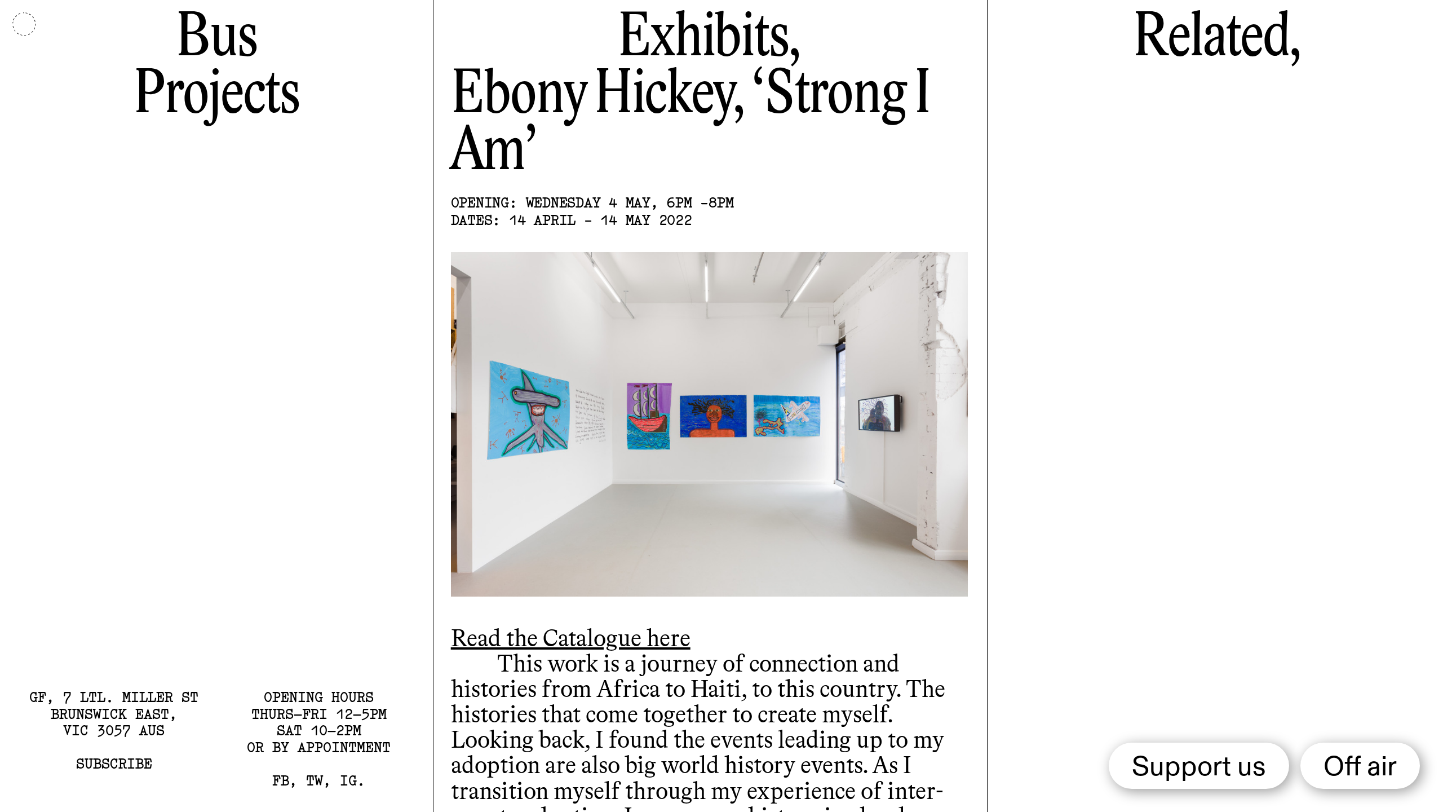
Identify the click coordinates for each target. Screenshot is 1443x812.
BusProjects (216, 67)
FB (280, 780)
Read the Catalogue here (570, 639)
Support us (1199, 768)
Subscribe (114, 763)
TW (314, 780)
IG (348, 780)
